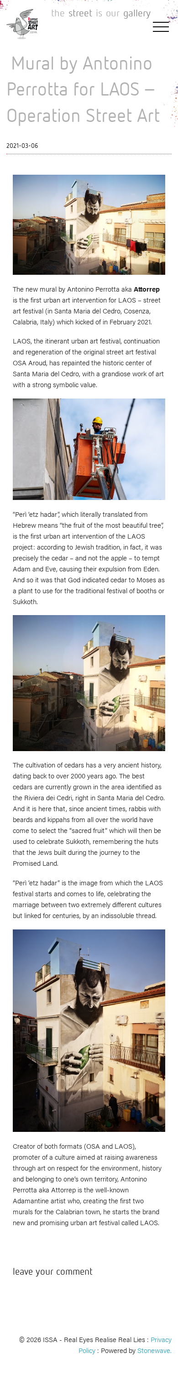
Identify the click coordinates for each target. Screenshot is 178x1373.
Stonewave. (154, 1350)
